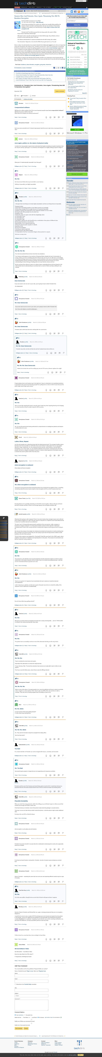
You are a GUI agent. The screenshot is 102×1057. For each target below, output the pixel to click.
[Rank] (68, 98)
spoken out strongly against (32, 55)
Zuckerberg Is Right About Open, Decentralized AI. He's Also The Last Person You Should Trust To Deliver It (78, 211)
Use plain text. (29, 1015)
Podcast (16, 1046)
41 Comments (17, 67)
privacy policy (79, 27)
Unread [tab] (33, 95)
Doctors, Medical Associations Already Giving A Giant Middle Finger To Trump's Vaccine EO (78, 107)
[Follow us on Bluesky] (72, 11)
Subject (16, 993)
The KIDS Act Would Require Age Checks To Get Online (28, 73)
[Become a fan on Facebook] (75, 11)
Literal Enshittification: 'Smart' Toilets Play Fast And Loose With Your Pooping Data (34, 80)
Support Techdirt (67, 7)
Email (16, 978)
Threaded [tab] (25, 95)
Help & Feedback (45, 1042)
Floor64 (55, 1052)
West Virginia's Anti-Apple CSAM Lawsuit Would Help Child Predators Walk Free (33, 78)
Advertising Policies (32, 1043)
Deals (56, 7)
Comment (17, 998)
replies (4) (19, 290)
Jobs (60, 7)
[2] (16, 170)
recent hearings (53, 48)
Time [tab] (17, 95)
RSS (21, 91)
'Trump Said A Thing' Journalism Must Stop (76, 199)
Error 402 (39, 7)
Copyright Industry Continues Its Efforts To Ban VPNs (27, 76)
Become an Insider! (77, 174)
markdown (20, 1015)
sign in (52, 1017)
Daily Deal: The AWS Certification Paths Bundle (77, 194)
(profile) (25, 196)
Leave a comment (60, 91)
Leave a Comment (27, 67)
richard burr (48, 64)
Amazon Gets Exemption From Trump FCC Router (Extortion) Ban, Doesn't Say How (34, 75)
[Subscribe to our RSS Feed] (79, 11)
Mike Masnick (39, 22)
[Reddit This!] (58, 68)
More (67, 214)
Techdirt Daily (27, 984)
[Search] (87, 1)
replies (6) (19, 605)
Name (16, 973)
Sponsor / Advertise (45, 1045)
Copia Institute (58, 1042)
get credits (47, 1017)
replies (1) (19, 238)
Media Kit (43, 1043)
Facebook (16, 1043)
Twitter (16, 1042)
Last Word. (34, 1017)
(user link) (28, 498)
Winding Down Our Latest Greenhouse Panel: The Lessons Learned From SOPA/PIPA (76, 83)
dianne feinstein (30, 64)
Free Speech (32, 7)
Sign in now (30, 971)
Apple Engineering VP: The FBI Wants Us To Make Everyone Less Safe (55, 13)
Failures (18, 30)
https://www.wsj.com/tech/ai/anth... (75, 156)
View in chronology (22, 117)
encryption (37, 64)
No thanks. (41, 1017)
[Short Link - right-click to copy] (54, 68)
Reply (16, 117)
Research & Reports (19, 1047)
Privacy (29, 1045)
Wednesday (71, 202)
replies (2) (19, 188)
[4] (16, 242)
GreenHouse (24, 7)
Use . (20, 1015)
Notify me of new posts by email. (22, 1025)
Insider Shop (58, 1043)
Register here (42, 971)
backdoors (23, 64)
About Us (30, 1042)
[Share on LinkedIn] (64, 68)
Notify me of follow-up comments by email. (25, 1021)
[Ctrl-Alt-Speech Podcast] (77, 35)
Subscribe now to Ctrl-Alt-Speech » (77, 73)
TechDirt (17, 7)
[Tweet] (60, 68)
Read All (84, 93)
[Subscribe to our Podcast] (82, 11)
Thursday (70, 180)
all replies (28, 99)
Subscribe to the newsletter (26, 984)
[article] (74, 147)
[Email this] (56, 68)
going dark (42, 64)
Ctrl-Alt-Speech (47, 7)
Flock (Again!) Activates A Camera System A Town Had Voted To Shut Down (77, 103)
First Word (25, 1017)
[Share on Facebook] (62, 68)
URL (16, 987)
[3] (16, 192)
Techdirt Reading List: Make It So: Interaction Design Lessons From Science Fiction (32, 13)
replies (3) (19, 166)
